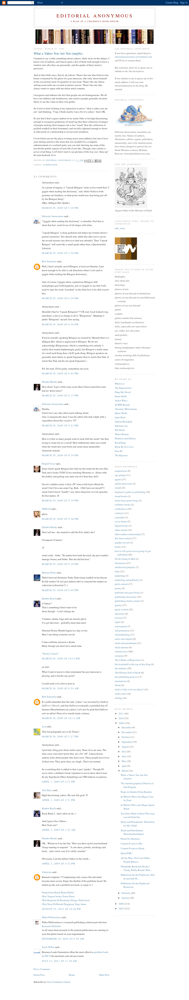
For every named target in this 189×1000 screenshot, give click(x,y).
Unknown (47, 872)
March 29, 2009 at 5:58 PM (60, 253)
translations (120, 681)
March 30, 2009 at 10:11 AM (61, 718)
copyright (120, 517)
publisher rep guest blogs (127, 592)
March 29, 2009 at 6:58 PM (60, 324)
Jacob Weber (48, 947)
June (124, 756)
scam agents (121, 626)
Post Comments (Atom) (58, 982)
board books (121, 496)
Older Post (104, 974)
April (124, 766)
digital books (121, 525)
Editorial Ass (121, 425)
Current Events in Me (131, 843)
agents (118, 479)
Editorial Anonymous (94, 15)
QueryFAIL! (127, 853)
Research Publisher (51, 926)
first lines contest (123, 538)
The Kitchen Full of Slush (127, 672)
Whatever (119, 383)
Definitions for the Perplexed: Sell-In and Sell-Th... (138, 876)
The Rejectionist (123, 388)
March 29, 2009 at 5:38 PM (60, 207)
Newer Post (39, 974)
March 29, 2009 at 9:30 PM (60, 518)
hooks (118, 546)
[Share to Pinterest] (100, 161)
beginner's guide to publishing (130, 492)
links (117, 571)
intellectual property (125, 567)
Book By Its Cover (124, 446)
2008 (121, 903)
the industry (121, 668)
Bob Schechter (49, 261)
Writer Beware (122, 434)
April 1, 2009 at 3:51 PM (58, 800)
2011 (121, 713)
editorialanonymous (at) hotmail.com (133, 56)
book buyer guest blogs (126, 500)
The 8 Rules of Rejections (128, 660)
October (126, 737)
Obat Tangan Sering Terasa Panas (58, 896)
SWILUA (46, 508)
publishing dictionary (126, 596)
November (127, 732)
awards (118, 487)
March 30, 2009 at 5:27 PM (60, 736)
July (124, 751)
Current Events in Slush (132, 848)
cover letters (121, 521)
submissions (50, 164)
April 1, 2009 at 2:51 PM (58, 781)
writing (118, 698)
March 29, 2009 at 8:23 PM (60, 425)
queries (118, 605)
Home (72, 974)
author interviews (123, 483)
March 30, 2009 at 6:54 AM (60, 688)
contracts (119, 513)
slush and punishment (126, 643)
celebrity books (122, 504)
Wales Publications (51, 917)
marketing (120, 575)
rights (118, 622)
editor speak (121, 530)
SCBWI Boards (122, 404)
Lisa (44, 726)
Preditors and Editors (125, 438)
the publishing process (126, 676)
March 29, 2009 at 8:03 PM (60, 373)
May (124, 761)
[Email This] (86, 161)
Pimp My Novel (123, 392)
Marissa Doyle (49, 572)
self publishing (122, 634)
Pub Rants (120, 430)
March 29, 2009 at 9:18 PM (60, 455)
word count (120, 693)
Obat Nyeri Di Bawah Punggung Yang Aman (64, 904)
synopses (119, 655)
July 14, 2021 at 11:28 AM (59, 961)
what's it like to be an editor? (129, 689)
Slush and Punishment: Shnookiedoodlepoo (132, 832)
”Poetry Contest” (50, 653)
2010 (121, 718)
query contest (121, 609)
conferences (121, 508)
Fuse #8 (119, 451)
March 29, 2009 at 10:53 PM (61, 658)
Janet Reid (120, 417)
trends (118, 685)
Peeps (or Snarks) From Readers (136, 791)
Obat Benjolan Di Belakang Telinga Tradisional (66, 900)
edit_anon (120, 228)
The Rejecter (121, 455)
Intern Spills (121, 396)
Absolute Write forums (126, 409)
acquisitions (121, 470)
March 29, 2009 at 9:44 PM (60, 590)
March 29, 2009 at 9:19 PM (60, 500)
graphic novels (122, 542)
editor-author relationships (128, 534)
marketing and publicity (127, 580)
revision (119, 617)
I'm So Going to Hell (125, 558)
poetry (118, 588)
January (126, 897)
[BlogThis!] (89, 161)
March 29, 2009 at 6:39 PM (60, 298)
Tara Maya (47, 790)
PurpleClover (48, 463)
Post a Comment (42, 969)
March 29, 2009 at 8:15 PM (60, 395)
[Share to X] (93, 161)
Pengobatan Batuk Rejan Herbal (58, 892)
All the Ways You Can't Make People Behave (135, 859)
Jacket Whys (121, 400)
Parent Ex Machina (130, 838)
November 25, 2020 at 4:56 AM (63, 938)
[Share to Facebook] (96, 161)
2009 (121, 723)
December (127, 727)
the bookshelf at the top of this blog (132, 664)
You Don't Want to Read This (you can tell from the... (138, 815)
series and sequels (124, 638)
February (126, 893)
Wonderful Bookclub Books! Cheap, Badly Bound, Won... (136, 868)
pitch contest (121, 584)
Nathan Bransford (123, 421)
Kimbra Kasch (49, 598)
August (125, 746)
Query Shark (121, 413)
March (125, 770)
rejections (120, 613)
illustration (120, 563)
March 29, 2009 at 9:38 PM (60, 564)
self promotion (122, 630)
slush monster (121, 647)
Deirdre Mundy (49, 381)
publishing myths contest (127, 601)
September (127, 741)
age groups (120, 475)
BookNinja (120, 442)
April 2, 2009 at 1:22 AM (58, 829)
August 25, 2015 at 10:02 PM (61, 909)
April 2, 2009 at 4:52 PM (58, 863)
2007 (121, 908)
